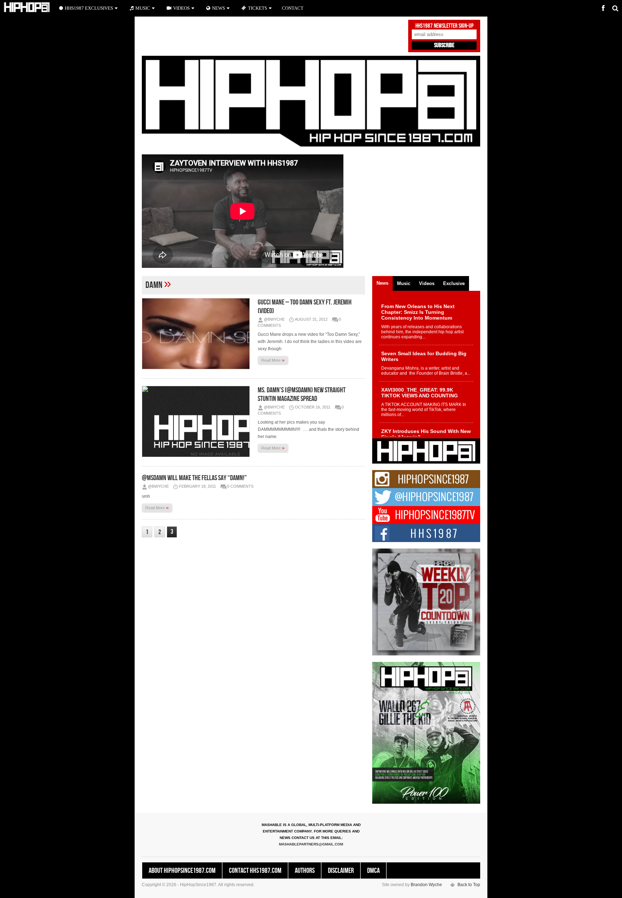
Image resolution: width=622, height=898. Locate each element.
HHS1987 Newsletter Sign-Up (444, 26)
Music (142, 8)
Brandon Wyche (426, 884)
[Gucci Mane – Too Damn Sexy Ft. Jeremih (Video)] (197, 333)
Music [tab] (403, 283)
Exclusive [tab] (454, 283)
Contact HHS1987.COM (255, 870)
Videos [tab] (426, 283)
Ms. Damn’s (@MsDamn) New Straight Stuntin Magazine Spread (302, 394)
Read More (273, 360)
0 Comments (240, 486)
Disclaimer (341, 870)
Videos (181, 8)
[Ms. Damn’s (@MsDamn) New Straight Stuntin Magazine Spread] (197, 421)
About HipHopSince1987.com (182, 870)
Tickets (257, 8)
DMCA (373, 870)
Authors (305, 870)
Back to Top (469, 884)
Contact (292, 8)
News (218, 8)
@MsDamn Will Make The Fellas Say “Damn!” (194, 478)
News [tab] (382, 283)
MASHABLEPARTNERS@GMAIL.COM (311, 844)
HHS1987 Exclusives (89, 8)
